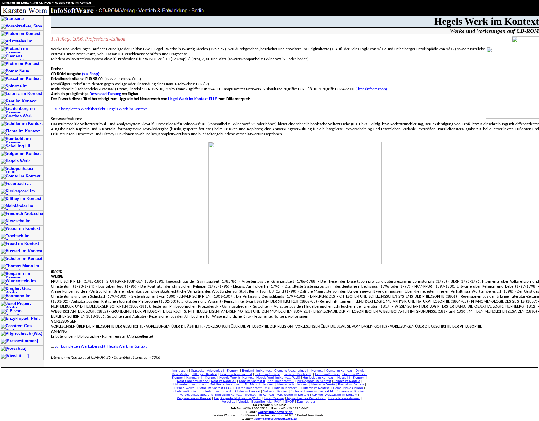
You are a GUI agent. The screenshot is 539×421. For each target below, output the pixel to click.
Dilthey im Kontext (204, 374)
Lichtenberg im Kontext (190, 384)
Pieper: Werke (184, 387)
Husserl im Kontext (350, 377)
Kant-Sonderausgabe (192, 381)
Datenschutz (306, 401)
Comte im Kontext (339, 370)
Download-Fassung (105, 94)
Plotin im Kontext (285, 387)
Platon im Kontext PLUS (214, 387)
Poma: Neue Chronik (348, 387)
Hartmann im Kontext (201, 377)
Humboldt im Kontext (318, 377)
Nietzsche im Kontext (292, 384)
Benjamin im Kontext (257, 370)
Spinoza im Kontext (351, 391)
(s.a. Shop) (90, 74)
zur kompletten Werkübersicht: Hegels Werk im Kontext (101, 109)
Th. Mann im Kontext (259, 384)
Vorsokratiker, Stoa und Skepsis (203, 394)
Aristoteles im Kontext (222, 370)
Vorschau (229, 401)
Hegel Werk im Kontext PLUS (192, 99)
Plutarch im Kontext (315, 387)
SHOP (289, 401)
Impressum (180, 370)
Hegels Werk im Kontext (236, 377)
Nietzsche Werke (323, 384)
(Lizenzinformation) (371, 89)
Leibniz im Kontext (347, 381)
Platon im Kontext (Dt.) (252, 387)
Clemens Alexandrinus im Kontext (298, 370)
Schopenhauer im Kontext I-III (313, 391)
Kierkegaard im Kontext (314, 381)
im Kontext (234, 394)
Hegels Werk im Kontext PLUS (278, 377)
